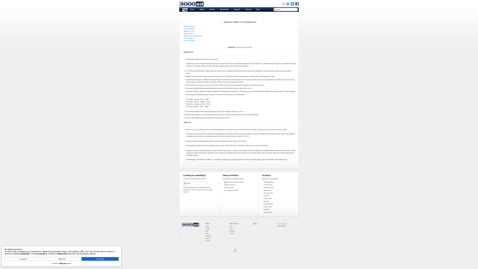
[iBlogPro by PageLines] (234, 251)
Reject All (61, 259)
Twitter (231, 229)
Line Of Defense (229, 187)
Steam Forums (188, 33)
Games (212, 9)
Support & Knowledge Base (193, 36)
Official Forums (189, 31)
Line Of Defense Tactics (231, 190)
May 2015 (266, 209)
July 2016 (266, 201)
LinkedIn (231, 233)
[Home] (190, 226)
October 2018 (268, 185)
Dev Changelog (189, 38)
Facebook (232, 231)
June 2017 (267, 196)
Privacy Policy (281, 226)
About (202, 9)
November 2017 (268, 193)
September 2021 (268, 182)
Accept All (100, 259)
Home (183, 9)
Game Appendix (189, 29)
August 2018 (267, 190)
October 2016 (268, 198)
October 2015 (268, 206)
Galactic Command (230, 185)
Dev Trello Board (189, 41)
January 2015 (268, 212)
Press (192, 9)
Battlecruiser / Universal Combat (233, 182)
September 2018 (268, 187)
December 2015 (268, 204)
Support (237, 9)
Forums (248, 9)
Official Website (189, 26)
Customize (23, 259)
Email (231, 226)
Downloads (224, 9)
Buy (258, 9)
